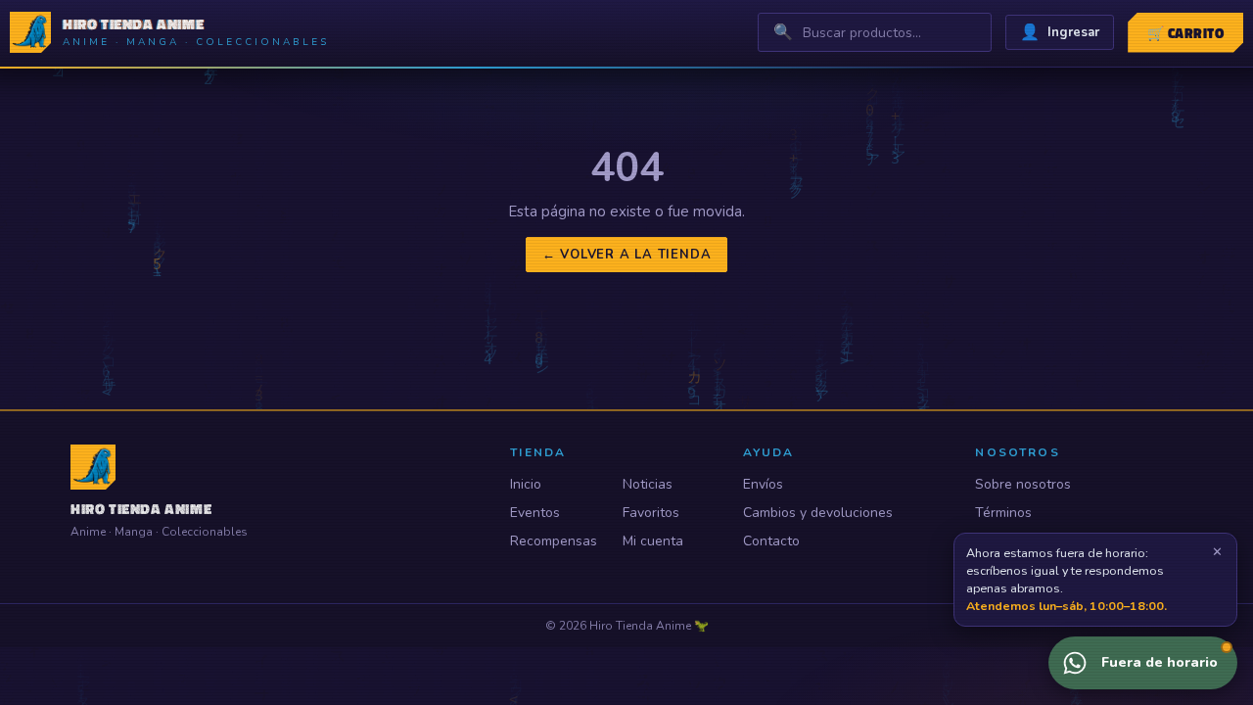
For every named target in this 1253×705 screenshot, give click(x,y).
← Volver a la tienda (627, 254)
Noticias (648, 484)
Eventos (535, 512)
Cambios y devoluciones (818, 512)
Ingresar (1059, 32)
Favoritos (651, 512)
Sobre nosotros (1023, 484)
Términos (1003, 512)
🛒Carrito (1185, 33)
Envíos (763, 484)
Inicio (525, 484)
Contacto (771, 541)
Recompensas (553, 541)
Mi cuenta (653, 541)
